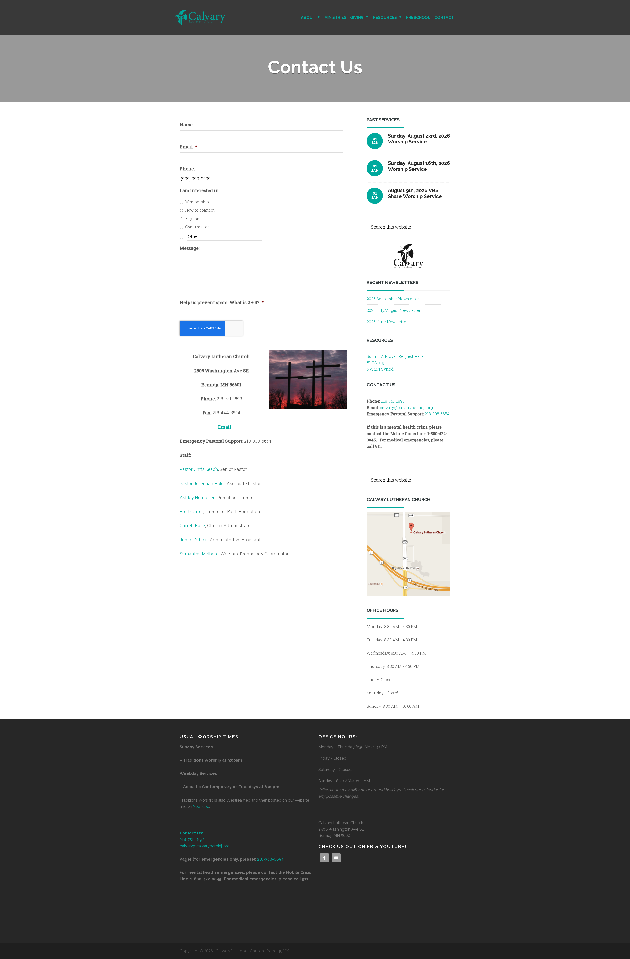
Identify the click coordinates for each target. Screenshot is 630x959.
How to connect (200, 210)
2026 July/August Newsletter (394, 310)
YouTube (201, 806)
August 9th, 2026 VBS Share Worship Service (415, 193)
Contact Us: (191, 833)
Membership (197, 201)
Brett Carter (191, 511)
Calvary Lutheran (218, 17)
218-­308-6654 (270, 859)
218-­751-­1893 (393, 401)
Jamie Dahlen (194, 540)
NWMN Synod (380, 369)
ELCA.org (375, 362)
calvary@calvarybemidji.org (406, 407)
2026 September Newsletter (393, 298)
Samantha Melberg (199, 554)
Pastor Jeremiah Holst (202, 483)
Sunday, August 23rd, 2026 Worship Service (419, 139)
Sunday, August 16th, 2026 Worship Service (419, 166)
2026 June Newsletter (387, 321)
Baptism (193, 218)
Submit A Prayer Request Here (395, 356)
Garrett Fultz (192, 525)
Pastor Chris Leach (199, 469)
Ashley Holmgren (198, 497)
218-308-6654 (437, 413)
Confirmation (197, 226)
